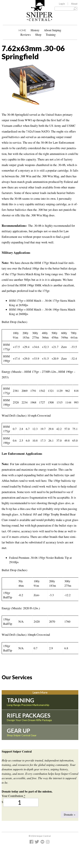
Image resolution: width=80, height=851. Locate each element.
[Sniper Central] (40, 18)
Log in (62, 3)
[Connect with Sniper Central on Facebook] (32, 842)
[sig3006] (29, 86)
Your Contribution (13, 796)
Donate (69, 814)
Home (22, 30)
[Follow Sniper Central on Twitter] (37, 842)
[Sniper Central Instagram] (48, 842)
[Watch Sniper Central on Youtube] (43, 842)
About (74, 3)
